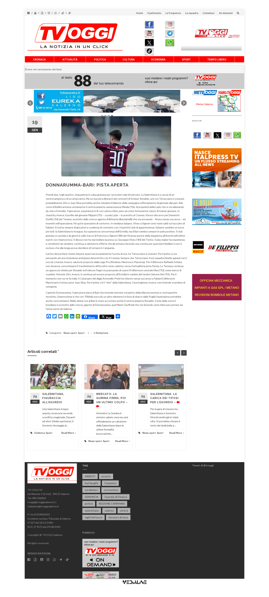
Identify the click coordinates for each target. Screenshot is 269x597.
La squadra (191, 13)
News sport (70, 332)
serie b (124, 510)
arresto (106, 476)
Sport (186, 59)
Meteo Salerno (204, 104)
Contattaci (209, 13)
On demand (226, 13)
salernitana (92, 510)
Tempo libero (216, 59)
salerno (109, 510)
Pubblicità (88, 532)
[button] (30, 103)
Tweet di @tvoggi (203, 465)
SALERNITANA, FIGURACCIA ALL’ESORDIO (53, 398)
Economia (158, 59)
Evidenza (39, 432)
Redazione (102, 332)
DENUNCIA (91, 496)
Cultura (129, 59)
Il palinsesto (154, 13)
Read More (67, 432)
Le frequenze (173, 13)
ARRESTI (90, 476)
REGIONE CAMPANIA (112, 503)
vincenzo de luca (118, 517)
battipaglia (91, 483)
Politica (100, 59)
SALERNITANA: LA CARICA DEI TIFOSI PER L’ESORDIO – (164, 398)
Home (139, 13)
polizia (89, 503)
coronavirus (111, 489)
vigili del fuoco (93, 517)
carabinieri (91, 489)
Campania (110, 483)
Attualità (69, 59)
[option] (107, 101)
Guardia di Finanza (115, 496)
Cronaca (39, 59)
